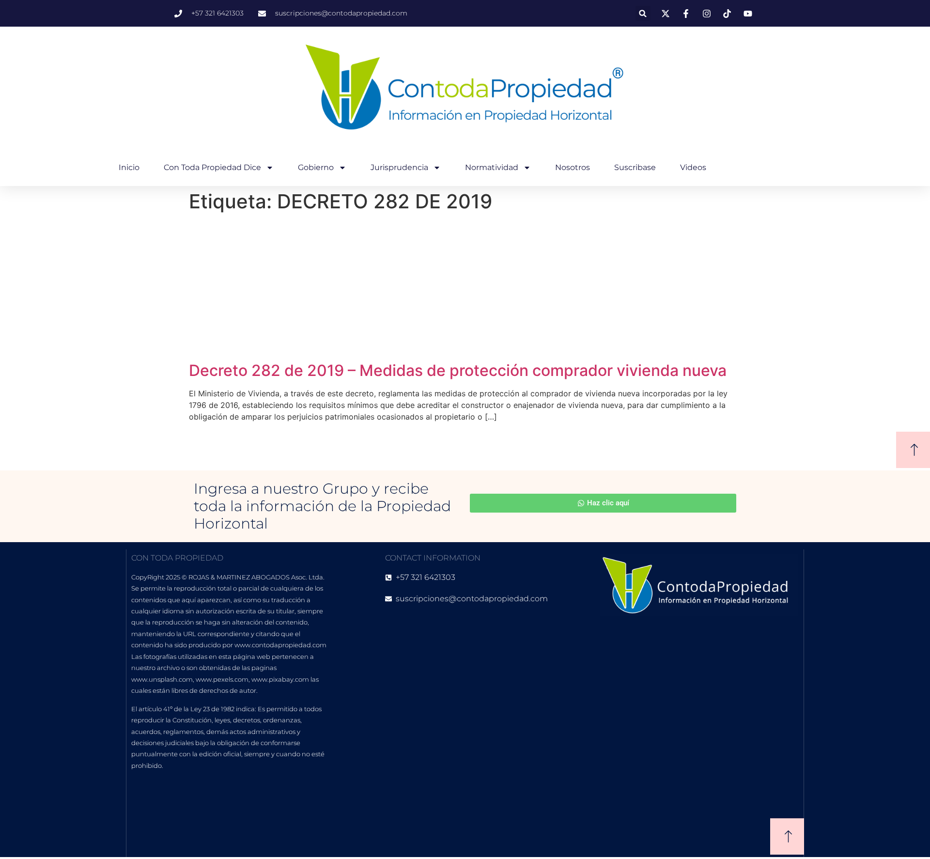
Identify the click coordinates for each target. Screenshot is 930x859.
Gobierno (316, 167)
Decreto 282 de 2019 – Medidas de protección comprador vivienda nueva (458, 370)
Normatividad (491, 167)
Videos (693, 167)
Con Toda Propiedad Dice (212, 167)
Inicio (129, 167)
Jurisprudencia (399, 167)
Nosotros (572, 167)
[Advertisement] (465, 289)
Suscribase (635, 167)
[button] (643, 13)
